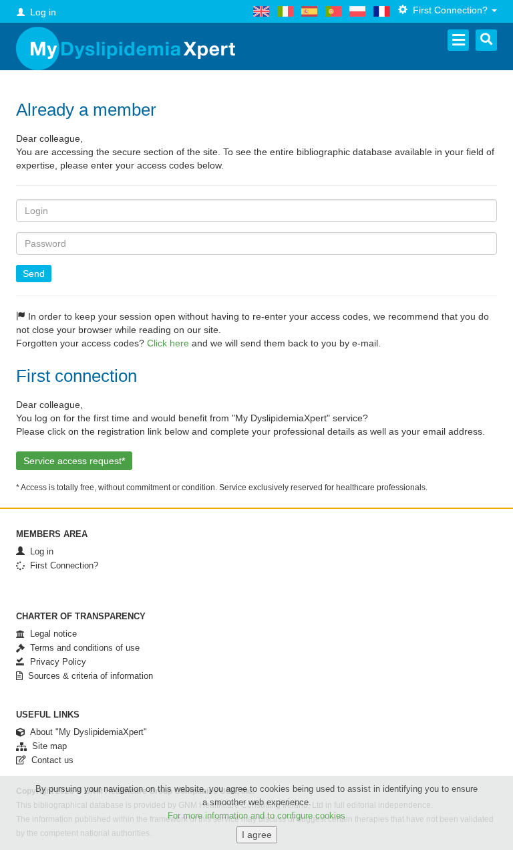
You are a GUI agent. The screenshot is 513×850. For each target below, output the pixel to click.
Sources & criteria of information (88, 676)
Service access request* (74, 460)
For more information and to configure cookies (256, 816)
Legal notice (51, 634)
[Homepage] (125, 48)
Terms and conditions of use (82, 648)
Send (34, 273)
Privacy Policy (55, 662)
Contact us (49, 760)
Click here (168, 343)
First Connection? (61, 565)
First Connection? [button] (448, 10)
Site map (47, 746)
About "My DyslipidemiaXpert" (86, 732)
